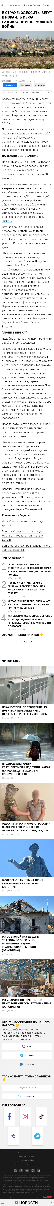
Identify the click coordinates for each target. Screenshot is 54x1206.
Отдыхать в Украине (11, 5)
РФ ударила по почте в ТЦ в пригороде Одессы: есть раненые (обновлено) (26, 1003)
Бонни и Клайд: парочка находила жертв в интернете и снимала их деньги (24, 535)
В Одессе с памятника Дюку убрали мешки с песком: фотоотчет (22, 883)
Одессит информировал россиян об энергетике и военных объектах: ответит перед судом (26, 827)
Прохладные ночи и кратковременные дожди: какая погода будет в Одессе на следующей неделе (26, 769)
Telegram (29, 1055)
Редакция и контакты (27, 1156)
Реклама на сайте (27, 1160)
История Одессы (32, 5)
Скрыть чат (27, 642)
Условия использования (27, 1153)
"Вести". (7, 221)
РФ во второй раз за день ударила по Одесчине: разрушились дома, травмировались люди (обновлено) (20, 943)
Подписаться (29, 1096)
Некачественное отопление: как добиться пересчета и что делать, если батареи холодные (26, 710)
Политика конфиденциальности (27, 1164)
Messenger (29, 1064)
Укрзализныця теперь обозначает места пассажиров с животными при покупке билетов (29, 604)
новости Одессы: (19, 515)
